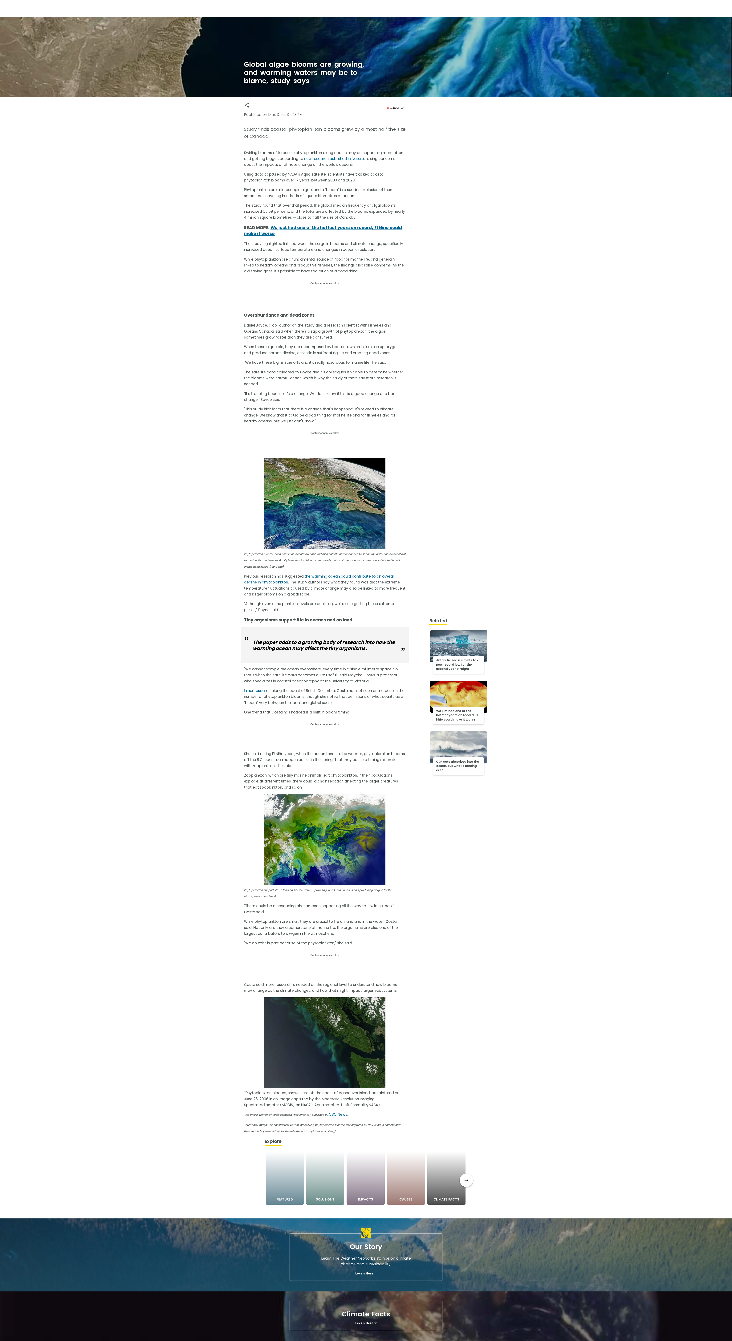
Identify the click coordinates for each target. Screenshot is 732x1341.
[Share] (247, 105)
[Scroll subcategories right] (466, 1180)
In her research (257, 690)
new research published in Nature (334, 158)
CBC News (338, 1114)
